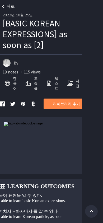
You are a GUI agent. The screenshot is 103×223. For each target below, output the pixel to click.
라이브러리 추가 (66, 103)
